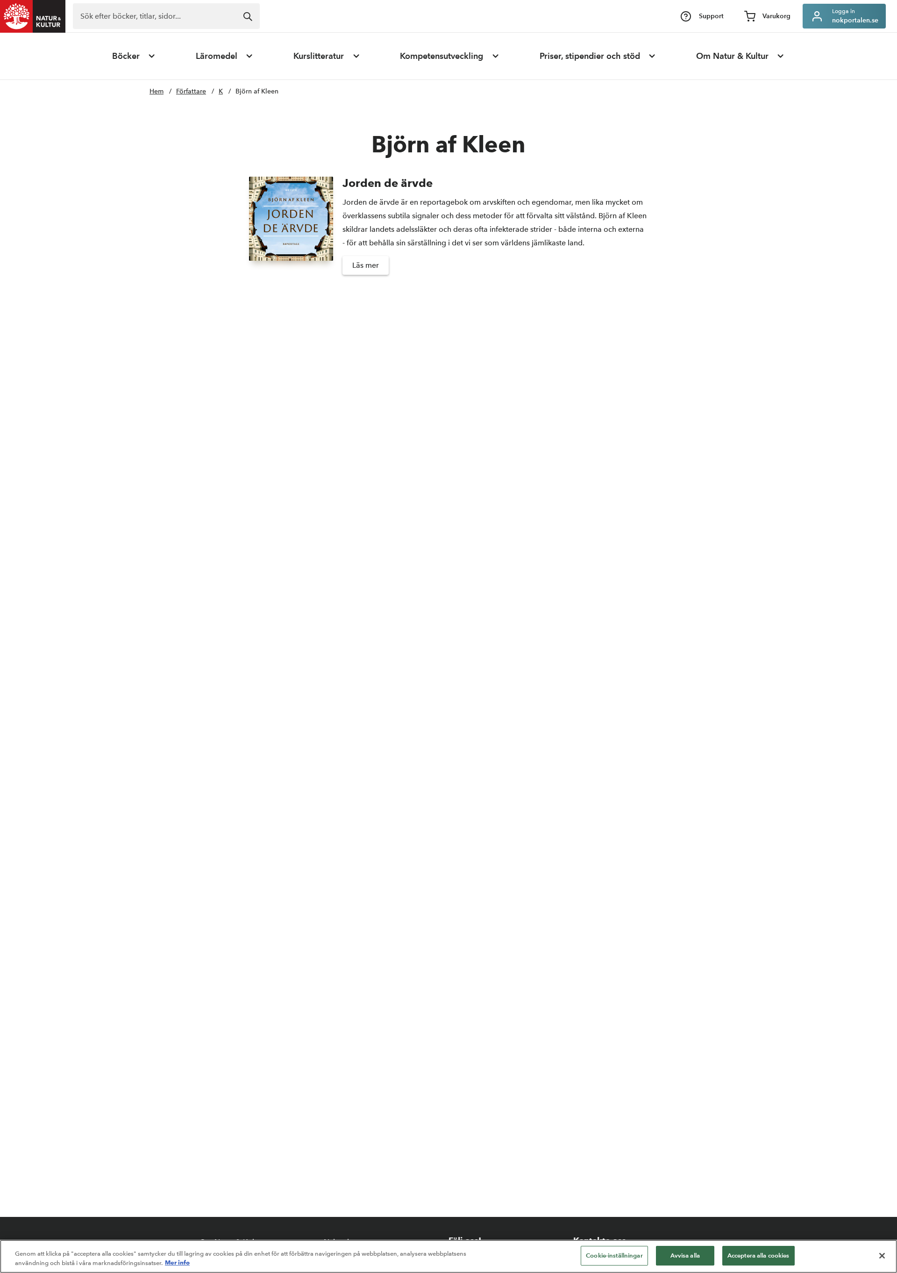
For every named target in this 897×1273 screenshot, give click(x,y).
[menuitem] (134, 56)
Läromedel (216, 56)
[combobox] (166, 16)
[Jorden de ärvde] (291, 230)
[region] (448, 1256)
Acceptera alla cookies (758, 1255)
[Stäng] (882, 1255)
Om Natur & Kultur (732, 56)
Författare (191, 91)
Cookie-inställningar (614, 1255)
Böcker (126, 56)
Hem (157, 91)
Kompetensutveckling (441, 56)
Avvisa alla (685, 1255)
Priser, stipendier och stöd (590, 56)
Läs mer (365, 265)
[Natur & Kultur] (32, 16)
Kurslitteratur (318, 56)
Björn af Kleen (256, 91)
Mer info (177, 1262)
